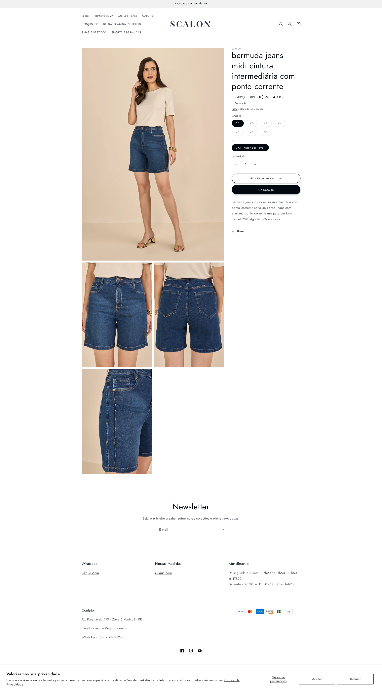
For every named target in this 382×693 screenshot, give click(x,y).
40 (254, 124)
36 (238, 123)
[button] (281, 24)
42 (268, 124)
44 (282, 124)
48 (254, 133)
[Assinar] (222, 529)
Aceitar (317, 679)
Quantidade (238, 157)
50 (268, 133)
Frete (235, 109)
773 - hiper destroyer (250, 148)
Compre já (266, 190)
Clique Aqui (90, 573)
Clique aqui (163, 573)
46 (240, 133)
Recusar (355, 679)
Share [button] (240, 232)
